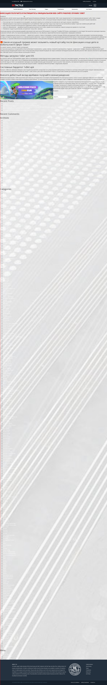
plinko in (5, 505)
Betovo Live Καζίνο (8, 297)
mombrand (6, 432)
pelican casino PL (7, 492)
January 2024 (6, 169)
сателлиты (6, 637)
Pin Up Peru (6, 498)
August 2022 (6, 182)
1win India (6, 207)
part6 (4, 485)
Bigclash (5, 303)
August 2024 (6, 160)
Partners (5, 488)
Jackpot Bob (6, 402)
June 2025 (5, 144)
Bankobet (5, 287)
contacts (5, 350)
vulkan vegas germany (9, 612)
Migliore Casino (7, 423)
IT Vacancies (6, 397)
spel (4, 557)
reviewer (5, 532)
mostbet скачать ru (8, 460)
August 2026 (6, 120)
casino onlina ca (7, 327)
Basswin (5, 292)
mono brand (6, 433)
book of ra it (6, 312)
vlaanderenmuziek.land (9, 608)
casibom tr (6, 318)
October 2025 (6, 137)
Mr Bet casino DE (7, 462)
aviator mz (6, 278)
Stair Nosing (32, 9)
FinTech (5, 367)
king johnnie (6, 413)
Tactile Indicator (89, 664)
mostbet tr (6, 457)
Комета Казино (7, 630)
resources (6, 527)
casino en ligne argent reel (10, 323)
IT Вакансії (6, 398)
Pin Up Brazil (6, 495)
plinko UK (5, 507)
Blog (4, 307)
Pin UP (5, 493)
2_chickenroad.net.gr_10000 (10, 242)
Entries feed (6, 655)
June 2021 (5, 185)
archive (5, 263)
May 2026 (5, 125)
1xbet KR (5, 228)
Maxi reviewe (6, 422)
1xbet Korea (6, 227)
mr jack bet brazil (7, 463)
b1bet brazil (6, 283)
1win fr (5, 205)
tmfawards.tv (6, 592)
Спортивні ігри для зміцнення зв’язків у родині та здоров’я (20, 104)
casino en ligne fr (7, 325)
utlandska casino (7, 598)
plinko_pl (5, 508)
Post (4, 512)
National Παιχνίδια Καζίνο (10, 468)
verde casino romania (9, 603)
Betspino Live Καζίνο (9, 298)
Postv (4, 513)
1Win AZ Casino (7, 202)
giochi (4, 383)
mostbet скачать (7, 458)
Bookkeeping (6, 313)
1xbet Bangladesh (8, 220)
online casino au (7, 477)
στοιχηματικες (7, 623)
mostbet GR (6, 447)
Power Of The (7, 515)
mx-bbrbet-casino (8, 467)
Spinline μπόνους (8, 578)
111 (4, 197)
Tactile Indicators (18, 9)
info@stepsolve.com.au (27, 1)
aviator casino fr (7, 273)
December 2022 (7, 179)
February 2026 (7, 130)
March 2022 (6, 184)
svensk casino (7, 587)
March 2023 (6, 175)
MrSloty (5, 465)
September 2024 (7, 159)
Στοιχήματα (6, 622)
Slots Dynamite (7, 545)
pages (4, 483)
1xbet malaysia (7, 230)
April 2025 (6, 147)
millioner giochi (7, 427)
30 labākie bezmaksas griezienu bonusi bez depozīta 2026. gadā (20, 110)
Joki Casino (6, 407)
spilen (4, 567)
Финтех (5, 645)
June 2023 (5, 172)
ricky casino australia (8, 535)
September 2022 (7, 180)
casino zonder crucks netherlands (12, 337)
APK (4, 262)
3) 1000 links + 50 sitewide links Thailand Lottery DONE (18, 252)
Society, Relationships (9, 552)
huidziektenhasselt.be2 (9, 392)
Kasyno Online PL (8, 412)
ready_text (6, 522)
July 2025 (5, 142)
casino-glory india (8, 338)
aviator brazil (6, 270)
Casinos (5, 340)
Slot (4, 542)
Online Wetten (7, 478)
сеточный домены (8, 642)
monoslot (5, 443)
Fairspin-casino (7, 363)
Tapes (46, 9)
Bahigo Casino (7, 285)
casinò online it (7, 330)
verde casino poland (8, 602)
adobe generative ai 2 (9, 258)
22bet (4, 245)
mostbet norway (7, 452)
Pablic (4, 482)
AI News (5, 260)
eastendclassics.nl (8, 358)
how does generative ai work (11, 390)
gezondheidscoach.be (9, 382)
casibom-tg (6, 320)
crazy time (6, 352)
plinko (4, 503)
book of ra (6, 310)
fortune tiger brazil (8, 370)
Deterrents (75, 9)
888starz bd (6, 253)
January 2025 (6, 152)
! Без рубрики (7, 192)
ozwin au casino (7, 480)
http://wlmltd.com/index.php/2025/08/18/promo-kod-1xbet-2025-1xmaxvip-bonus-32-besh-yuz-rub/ (56, 47)
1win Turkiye (6, 210)
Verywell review (7, 607)
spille (4, 568)
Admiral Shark (7, 257)
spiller (4, 570)
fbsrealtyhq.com (7, 365)
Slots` (4, 547)
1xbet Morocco (7, 232)
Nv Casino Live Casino (9, 473)
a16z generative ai (8, 255)
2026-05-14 (6, 243)
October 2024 (6, 157)
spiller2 (5, 573)
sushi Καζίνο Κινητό (8, 585)
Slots (4, 543)
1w (4, 200)
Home (90, 5)
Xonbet (5, 617)
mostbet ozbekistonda (9, 453)
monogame (6, 442)
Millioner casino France (9, 425)
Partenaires (6, 487)
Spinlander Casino (8, 575)
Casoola (5, 342)
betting (5, 300)
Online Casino (7, 475)
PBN (4, 490)
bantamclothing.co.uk (9, 288)
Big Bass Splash (7, 302)
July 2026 (5, 122)
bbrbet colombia (7, 293)
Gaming (5, 380)
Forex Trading (7, 368)
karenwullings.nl (7, 410)
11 (3, 195)
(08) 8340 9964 (16, 1)
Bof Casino (6, 308)
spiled (4, 565)
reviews (5, 533)
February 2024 (7, 167)
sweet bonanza (7, 588)
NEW (4, 470)
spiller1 (5, 572)
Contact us (92, 682)
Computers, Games (8, 348)
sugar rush (6, 582)
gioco (4, 385)
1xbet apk (5, 217)
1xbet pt (5, 233)
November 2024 (7, 155)
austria (5, 267)
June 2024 (5, 162)
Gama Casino (6, 373)
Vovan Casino (6, 610)
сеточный (6, 638)
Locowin (5, 415)
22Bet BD (5, 247)
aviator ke (6, 277)
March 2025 (6, 149)
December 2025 (7, 134)
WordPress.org (7, 658)
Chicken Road (6, 343)
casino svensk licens (8, 333)
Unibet (5, 597)
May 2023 (5, 174)
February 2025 (7, 150)
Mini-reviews (6, 430)
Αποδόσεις (6, 620)
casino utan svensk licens (10, 335)
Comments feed (7, 656)
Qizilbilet (5, 518)
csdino (5, 353)
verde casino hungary (9, 600)
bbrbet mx (6, 295)
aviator (5, 268)
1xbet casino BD (7, 223)
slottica (5, 548)
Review (5, 528)
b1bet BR (5, 282)
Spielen (5, 562)
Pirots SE (5, 502)
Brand (4, 315)
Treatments (60, 9)
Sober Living (6, 550)
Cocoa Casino (6, 347)
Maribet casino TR (8, 418)
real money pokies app (9, 523)
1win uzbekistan (7, 212)
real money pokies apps (9, 525)
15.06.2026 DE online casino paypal (12, 198)
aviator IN (6, 275)
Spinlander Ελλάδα (8, 577)
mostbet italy (6, 450)
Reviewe (5, 530)
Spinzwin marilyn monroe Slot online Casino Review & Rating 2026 (21, 105)
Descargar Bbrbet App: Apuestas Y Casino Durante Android (69, 94)
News (4, 472)
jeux (4, 405)
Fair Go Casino (7, 362)
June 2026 (5, 124)
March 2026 (6, 129)
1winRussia (6, 213)
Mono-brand (6, 437)
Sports (5, 580)
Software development (9, 553)
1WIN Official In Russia (9, 208)
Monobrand (6, 438)
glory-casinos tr (7, 387)
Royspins (5, 538)
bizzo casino (6, 305)
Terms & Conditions (75, 682)
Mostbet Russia (7, 455)
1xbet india (6, 225)
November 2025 (7, 135)
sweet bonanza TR (8, 590)
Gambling (5, 375)
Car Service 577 (7, 317)
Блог (4, 628)
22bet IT (5, 248)
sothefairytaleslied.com (9, 555)
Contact (94, 1)
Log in (4, 653)
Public (4, 517)
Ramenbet (6, 520)
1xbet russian (6, 237)
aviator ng (6, 280)
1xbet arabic (6, 218)
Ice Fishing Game (7, 395)
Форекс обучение (8, 647)
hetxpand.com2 (7, 388)
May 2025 (5, 145)
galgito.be (6, 372)
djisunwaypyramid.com (9, 357)
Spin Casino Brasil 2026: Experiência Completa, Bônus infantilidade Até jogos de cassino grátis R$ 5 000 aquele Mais (34, 107)
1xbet (4, 215)
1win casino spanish (8, 203)
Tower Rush (6, 593)
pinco (4, 500)
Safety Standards (87, 1)
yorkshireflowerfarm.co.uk (10, 618)
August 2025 (6, 140)
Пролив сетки (7, 635)
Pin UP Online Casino (9, 497)
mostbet (5, 445)
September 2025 (7, 139)
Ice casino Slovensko (8, 393)
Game (4, 377)
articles (5, 265)
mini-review (6, 428)
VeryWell (5, 605)
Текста (5, 643)
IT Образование (7, 400)
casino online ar (7, 328)
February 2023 (7, 177)
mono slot (6, 435)
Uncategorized (63, 91)
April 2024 (6, 164)
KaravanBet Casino (8, 408)
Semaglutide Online (8, 540)
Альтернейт (6, 625)
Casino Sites (6, 332)
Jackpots (5, 403)
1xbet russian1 (7, 238)
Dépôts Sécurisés (8, 355)
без (4, 627)
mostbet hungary (8, 448)
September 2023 (7, 170)
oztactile (27, 16)
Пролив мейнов (7, 633)
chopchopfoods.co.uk (9, 345)
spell (4, 558)
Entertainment (7, 360)
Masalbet (5, 420)
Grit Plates (89, 9)
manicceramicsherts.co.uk (10, 417)
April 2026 (6, 127)
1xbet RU (5, 235)
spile (4, 563)
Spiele (4, 560)
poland (5, 510)
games (5, 378)
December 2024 (7, 154)
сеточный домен (8, 640)
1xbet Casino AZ (7, 222)
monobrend (6, 440)
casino (5, 322)
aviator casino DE (8, 272)
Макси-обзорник (8, 632)
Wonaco (5, 615)
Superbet (5, 583)
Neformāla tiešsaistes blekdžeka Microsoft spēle (16, 109)
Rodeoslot (6, 537)
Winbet (5, 613)
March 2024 (6, 165)
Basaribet (5, 290)
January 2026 (6, 132)
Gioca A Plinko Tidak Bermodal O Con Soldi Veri (66, 92)
